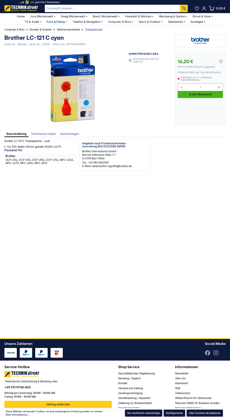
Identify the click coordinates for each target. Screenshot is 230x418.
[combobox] (112, 8)
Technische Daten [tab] (43, 134)
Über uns (180, 378)
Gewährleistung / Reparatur (134, 398)
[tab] (16, 134)
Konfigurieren (174, 413)
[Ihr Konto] (204, 8)
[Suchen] (184, 8)
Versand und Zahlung (130, 388)
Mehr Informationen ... (18, 414)
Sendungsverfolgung (130, 393)
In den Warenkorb (200, 94)
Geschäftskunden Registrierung (136, 373)
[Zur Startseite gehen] (21, 8)
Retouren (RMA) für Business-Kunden (197, 403)
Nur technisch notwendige (143, 413)
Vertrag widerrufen (58, 404)
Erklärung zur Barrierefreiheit (135, 403)
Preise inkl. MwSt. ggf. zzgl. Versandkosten (199, 72)
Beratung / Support (129, 378)
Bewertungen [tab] (69, 134)
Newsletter (181, 373)
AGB (177, 388)
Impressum (181, 383)
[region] (63, 88)
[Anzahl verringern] (181, 87)
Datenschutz (182, 393)
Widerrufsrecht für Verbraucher (193, 398)
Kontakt (122, 383)
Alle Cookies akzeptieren (204, 413)
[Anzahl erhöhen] (219, 87)
